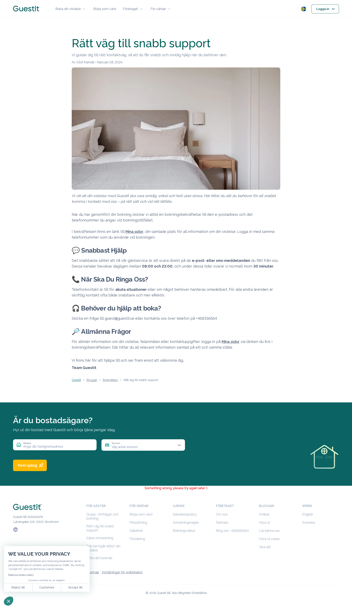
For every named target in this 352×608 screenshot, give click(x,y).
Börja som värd (104, 9)
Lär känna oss (269, 531)
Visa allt (265, 547)
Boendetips (110, 380)
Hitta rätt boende (99, 558)
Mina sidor (134, 231)
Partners (222, 522)
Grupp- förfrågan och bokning (102, 516)
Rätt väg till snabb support (100, 528)
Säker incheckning (99, 538)
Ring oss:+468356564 (232, 531)
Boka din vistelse (68, 9)
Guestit (76, 380)
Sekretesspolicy (185, 514)
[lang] (303, 8)
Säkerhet (136, 531)
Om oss (222, 514)
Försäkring (137, 539)
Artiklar (264, 514)
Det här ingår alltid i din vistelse (103, 548)
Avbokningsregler (186, 522)
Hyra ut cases (269, 539)
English (307, 514)
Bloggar (92, 380)
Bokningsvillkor (184, 531)
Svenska (308, 522)
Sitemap (92, 572)
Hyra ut (264, 522)
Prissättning (138, 522)
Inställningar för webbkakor (122, 572)
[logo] (26, 9)
